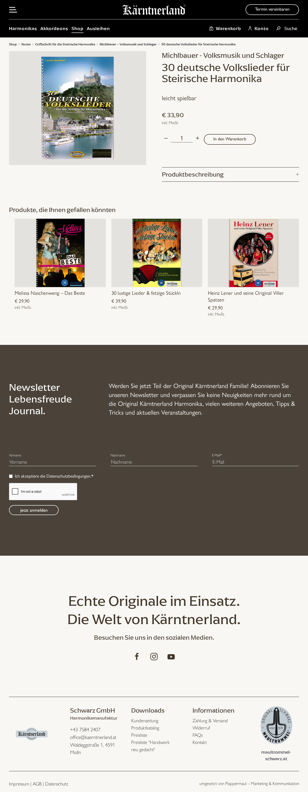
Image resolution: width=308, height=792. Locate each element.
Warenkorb (225, 28)
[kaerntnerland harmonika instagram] (154, 655)
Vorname (15, 455)
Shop (77, 28)
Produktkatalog (145, 728)
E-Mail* (217, 455)
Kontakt (200, 742)
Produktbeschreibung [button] (192, 174)
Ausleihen (98, 28)
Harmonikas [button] (23, 28)
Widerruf (201, 728)
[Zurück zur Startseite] (154, 12)
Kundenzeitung (144, 720)
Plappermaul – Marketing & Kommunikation (262, 783)
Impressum (19, 784)
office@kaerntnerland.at (93, 737)
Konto (262, 28)
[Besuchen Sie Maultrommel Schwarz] (276, 723)
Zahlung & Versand (210, 720)
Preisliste (139, 735)
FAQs (198, 735)
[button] (13, 9)
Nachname (117, 455)
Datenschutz (56, 784)
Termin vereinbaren (272, 9)
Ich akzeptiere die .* (54, 476)
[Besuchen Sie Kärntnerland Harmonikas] (31, 732)
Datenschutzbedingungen (68, 476)
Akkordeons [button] (54, 28)
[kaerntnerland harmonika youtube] (171, 655)
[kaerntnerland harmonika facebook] (137, 655)
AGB (37, 784)
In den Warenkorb (229, 139)
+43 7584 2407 (85, 730)
